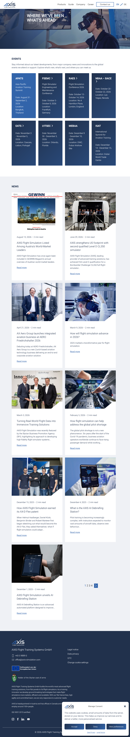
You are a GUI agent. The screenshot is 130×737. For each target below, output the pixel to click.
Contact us (105, 4)
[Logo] (9, 4)
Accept (74, 726)
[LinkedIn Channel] (23, 719)
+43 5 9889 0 (21, 655)
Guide (71, 4)
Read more (22, 267)
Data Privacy (91, 732)
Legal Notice (101, 732)
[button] (125, 706)
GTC (69, 658)
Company (80, 4)
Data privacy (73, 653)
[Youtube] (28, 719)
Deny (95, 726)
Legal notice (73, 649)
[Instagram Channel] (13, 719)
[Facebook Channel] (18, 719)
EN (117, 4)
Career (91, 4)
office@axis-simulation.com (27, 659)
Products (62, 4)
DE (125, 4)
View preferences (116, 726)
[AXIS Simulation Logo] (38, 642)
